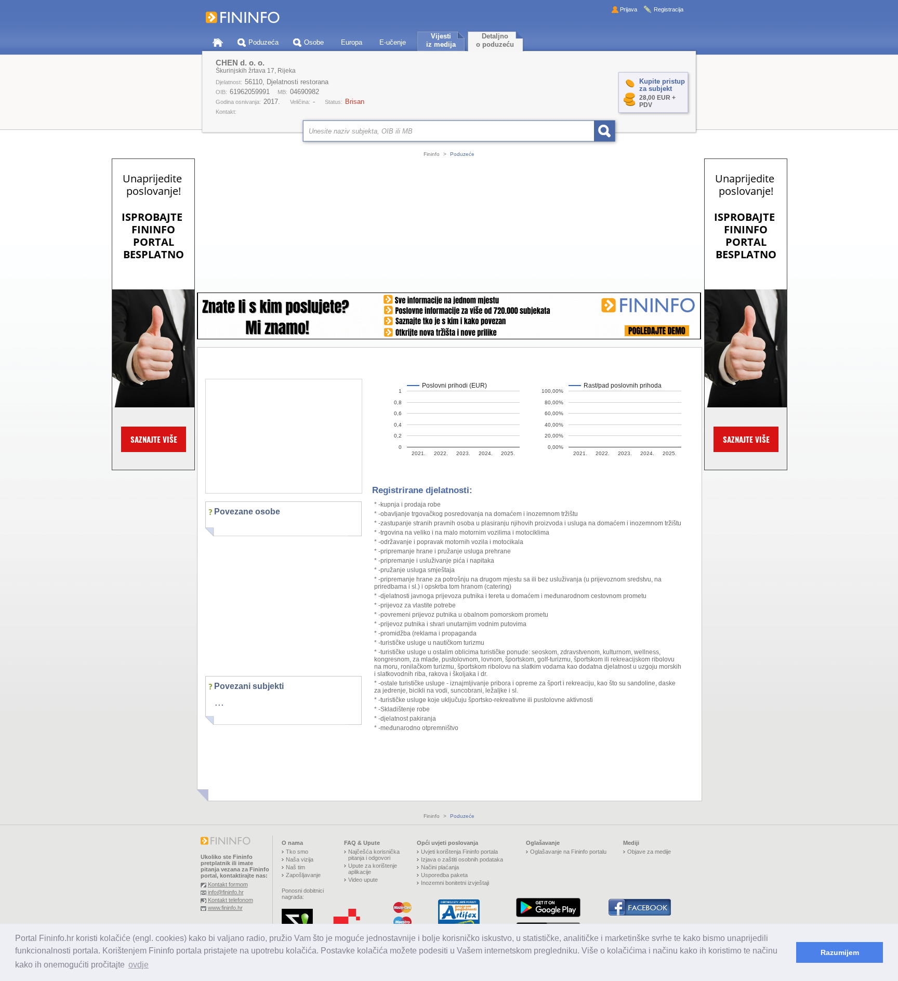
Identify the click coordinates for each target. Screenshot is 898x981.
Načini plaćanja (440, 867)
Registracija (668, 9)
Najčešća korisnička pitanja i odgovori (374, 855)
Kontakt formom (228, 884)
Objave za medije (649, 852)
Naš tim (295, 867)
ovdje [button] (138, 964)
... (219, 702)
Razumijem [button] (840, 952)
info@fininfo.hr (226, 892)
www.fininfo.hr (225, 908)
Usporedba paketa (444, 875)
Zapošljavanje (303, 875)
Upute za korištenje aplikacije (372, 869)
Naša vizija (299, 859)
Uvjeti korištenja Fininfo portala (459, 852)
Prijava (628, 9)
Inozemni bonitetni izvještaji (455, 883)
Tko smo (297, 852)
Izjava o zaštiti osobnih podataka (462, 859)
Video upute (363, 880)
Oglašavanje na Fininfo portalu (568, 852)
